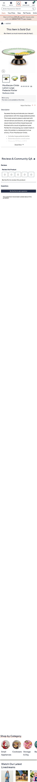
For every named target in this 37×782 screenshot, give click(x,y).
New (19, 13)
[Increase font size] (32, 105)
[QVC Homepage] (2, 23)
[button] (3, 4)
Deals (4, 13)
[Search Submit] (33, 8)
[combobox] (16, 9)
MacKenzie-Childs (8, 93)
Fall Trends (27, 13)
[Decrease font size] (35, 105)
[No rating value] (25, 86)
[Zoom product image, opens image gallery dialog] (3, 71)
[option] (18, 18)
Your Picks (11, 13)
